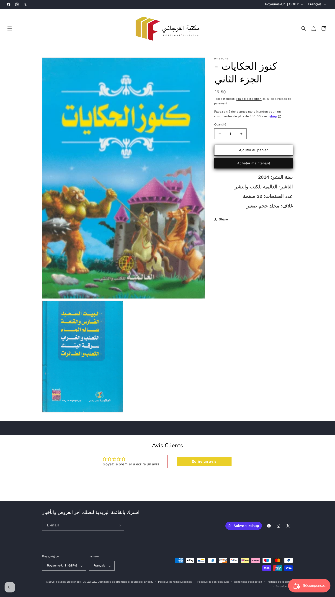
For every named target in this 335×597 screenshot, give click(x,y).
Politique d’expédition (280, 582)
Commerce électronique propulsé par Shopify (125, 582)
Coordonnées (284, 586)
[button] (10, 28)
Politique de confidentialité (213, 582)
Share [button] (223, 219)
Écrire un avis (203, 462)
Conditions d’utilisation (248, 582)
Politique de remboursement (175, 582)
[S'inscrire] (119, 525)
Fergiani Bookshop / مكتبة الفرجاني (76, 582)
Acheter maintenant (253, 163)
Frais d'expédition (249, 98)
